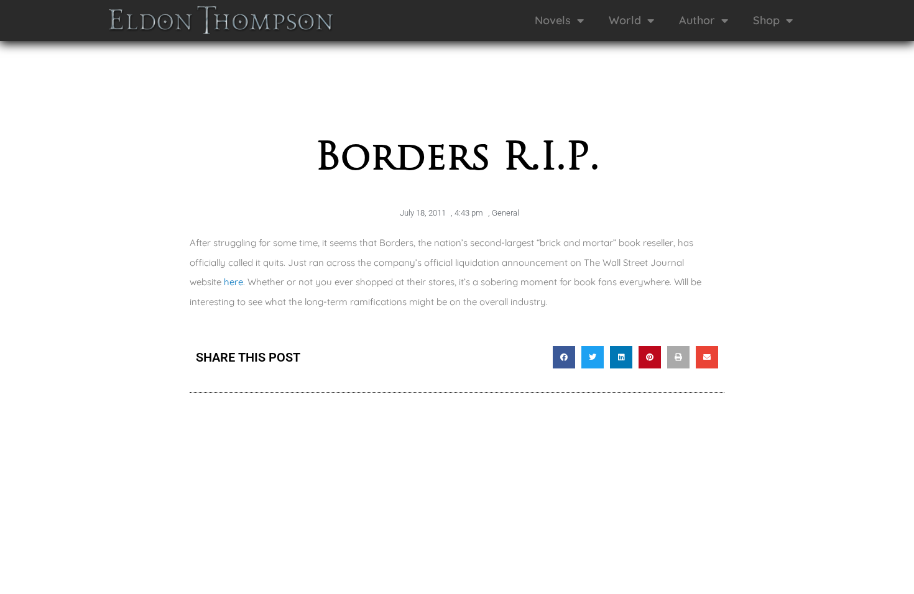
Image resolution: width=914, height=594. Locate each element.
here (233, 282)
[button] (564, 357)
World (625, 20)
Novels (553, 20)
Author (697, 20)
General (505, 212)
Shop (766, 20)
